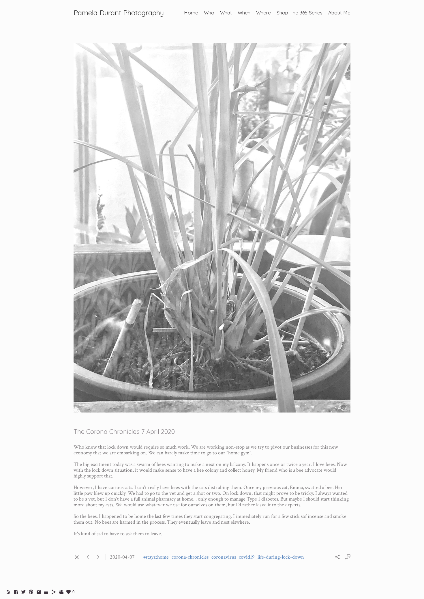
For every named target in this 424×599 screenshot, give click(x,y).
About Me (339, 13)
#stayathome (156, 557)
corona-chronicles (190, 557)
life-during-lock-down (281, 557)
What (226, 13)
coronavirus (223, 557)
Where (263, 13)
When (244, 13)
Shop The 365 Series (299, 13)
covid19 (247, 557)
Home (191, 13)
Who (209, 13)
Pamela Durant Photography (119, 12)
